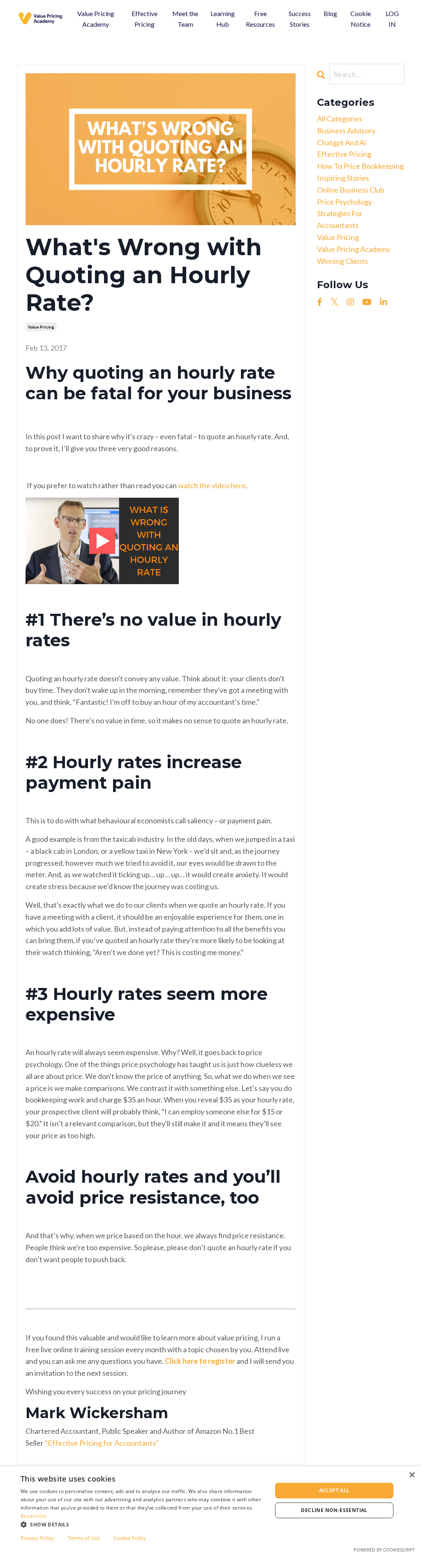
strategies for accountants (340, 219)
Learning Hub (222, 18)
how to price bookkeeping (360, 165)
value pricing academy (353, 249)
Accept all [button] (334, 1490)
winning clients (342, 261)
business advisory (346, 130)
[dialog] (210, 1510)
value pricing (41, 326)
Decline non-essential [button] (334, 1510)
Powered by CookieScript (384, 1550)
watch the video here (212, 485)
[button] (143, 1524)
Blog (330, 13)
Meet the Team (185, 18)
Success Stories (300, 18)
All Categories (339, 118)
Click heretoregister (200, 1360)
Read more (34, 1515)
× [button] (412, 1475)
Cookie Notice (360, 18)
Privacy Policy (37, 1538)
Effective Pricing (144, 18)
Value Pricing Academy (95, 18)
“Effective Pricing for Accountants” (102, 1442)
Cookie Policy (129, 1538)
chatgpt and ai (341, 142)
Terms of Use (83, 1538)
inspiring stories (343, 177)
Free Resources (260, 18)
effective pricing (344, 153)
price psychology (344, 201)
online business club (350, 189)
